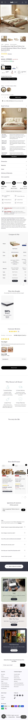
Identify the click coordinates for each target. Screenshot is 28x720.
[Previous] (2, 18)
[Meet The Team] (14, 610)
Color (8, 85)
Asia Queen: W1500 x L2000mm (9, 78)
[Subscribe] (22, 665)
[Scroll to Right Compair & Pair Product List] (23, 284)
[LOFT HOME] (14, 2)
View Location (14, 650)
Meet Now (14, 624)
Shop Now (15, 280)
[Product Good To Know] (14, 133)
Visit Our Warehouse (5, 686)
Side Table (12, 212)
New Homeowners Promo (19, 684)
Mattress (6, 212)
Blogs (2, 681)
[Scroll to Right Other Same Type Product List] (25, 496)
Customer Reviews (5, 677)
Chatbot (19, 523)
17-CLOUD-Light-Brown (9, 89)
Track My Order (17, 674)
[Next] (26, 18)
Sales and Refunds (17, 679)
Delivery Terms (17, 677)
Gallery (2, 676)
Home (2, 44)
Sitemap (18, 717)
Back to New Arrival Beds (15, 566)
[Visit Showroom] (14, 636)
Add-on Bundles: (8, 211)
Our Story (3, 674)
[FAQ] (14, 585)
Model (2, 64)
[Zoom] (14, 18)
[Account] (22, 2)
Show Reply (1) (5, 359)
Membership (16, 676)
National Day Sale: (8, 208)
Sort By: (16, 335)
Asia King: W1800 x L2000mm (8, 82)
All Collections (4, 688)
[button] (6, 354)
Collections (7, 44)
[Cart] (25, 2)
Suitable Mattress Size (6, 76)
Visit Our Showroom (5, 684)
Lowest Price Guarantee (18, 683)
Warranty (15, 681)
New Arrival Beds (13, 44)
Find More (14, 599)
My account (16, 686)
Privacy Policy (12, 717)
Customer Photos (4, 679)
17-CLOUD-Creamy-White (3, 89)
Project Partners (4, 683)
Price (2, 56)
